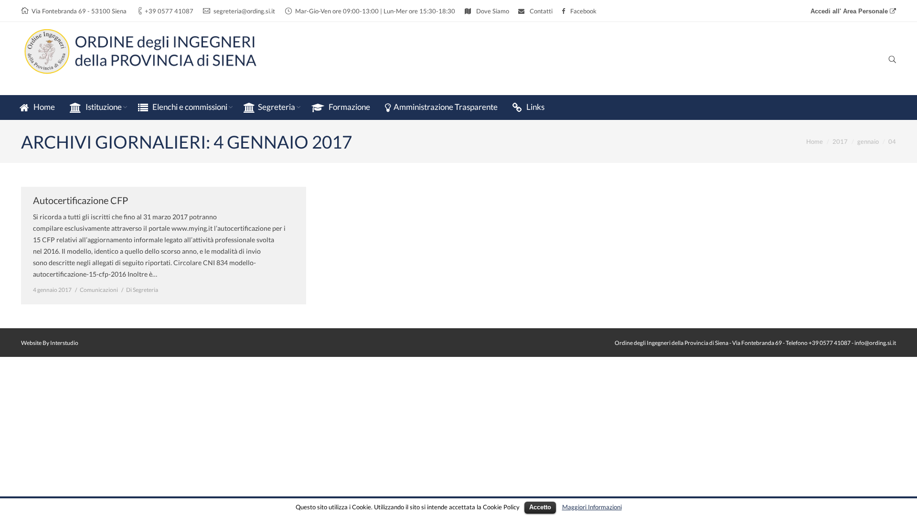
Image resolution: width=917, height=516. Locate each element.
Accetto (540, 507)
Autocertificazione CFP (80, 200)
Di (142, 289)
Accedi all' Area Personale (850, 11)
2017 (840, 141)
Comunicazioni (99, 289)
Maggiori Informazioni (592, 507)
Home (814, 141)
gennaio (868, 141)
